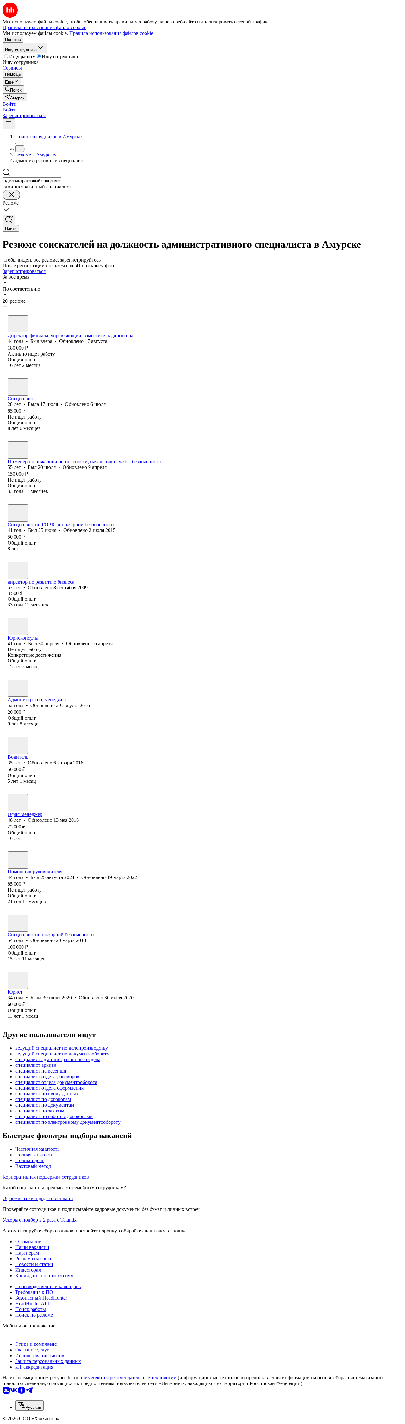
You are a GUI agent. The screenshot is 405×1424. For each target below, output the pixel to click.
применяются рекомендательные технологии (128, 1377)
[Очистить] (11, 195)
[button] (9, 104)
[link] (13, 89)
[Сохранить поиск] (9, 220)
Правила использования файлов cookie (111, 33)
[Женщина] (18, 387)
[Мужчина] (18, 323)
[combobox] (32, 180)
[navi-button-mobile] (9, 123)
